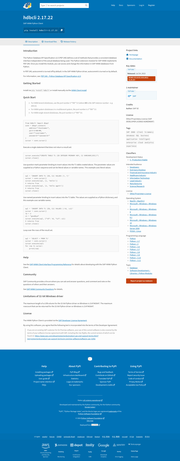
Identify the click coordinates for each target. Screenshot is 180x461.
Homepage (133, 54)
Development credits (104, 385)
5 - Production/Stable (138, 160)
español (44, 437)
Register (151, 5)
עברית (132, 437)
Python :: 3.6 (135, 246)
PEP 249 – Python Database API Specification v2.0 (61, 76)
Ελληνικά (89, 437)
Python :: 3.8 (135, 252)
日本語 (59, 437)
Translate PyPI (104, 378)
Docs (121, 5)
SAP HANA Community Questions (40, 289)
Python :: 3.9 (135, 255)
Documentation (135, 59)
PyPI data (131, 69)
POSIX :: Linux (135, 231)
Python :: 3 (134, 244)
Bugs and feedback (105, 372)
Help (113, 5)
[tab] (31, 41)
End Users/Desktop (138, 170)
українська (80, 437)
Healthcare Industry (138, 175)
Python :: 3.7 (135, 249)
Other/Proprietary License (140, 193)
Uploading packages (43, 375)
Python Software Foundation (89, 414)
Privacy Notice (135, 381)
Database (134, 268)
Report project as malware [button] (141, 281)
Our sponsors (74, 385)
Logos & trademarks (74, 381)
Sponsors (131, 5)
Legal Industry (135, 180)
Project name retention (43, 381)
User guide (43, 378)
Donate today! (90, 407)
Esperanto (139, 437)
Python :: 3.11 (135, 260)
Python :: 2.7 (135, 241)
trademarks (112, 411)
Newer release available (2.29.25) (138, 78)
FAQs (44, 385)
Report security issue (135, 375)
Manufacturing (136, 183)
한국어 (147, 437)
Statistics (74, 378)
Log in (141, 5)
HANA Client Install (79, 90)
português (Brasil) (69, 437)
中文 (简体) (106, 437)
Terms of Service (135, 372)
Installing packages (43, 372)
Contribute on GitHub (104, 375)
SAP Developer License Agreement (73, 320)
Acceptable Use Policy (135, 385)
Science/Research (137, 186)
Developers (134, 167)
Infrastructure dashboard (73, 375)
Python (133, 238)
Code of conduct (135, 378)
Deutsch (97, 437)
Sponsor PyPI (105, 381)
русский (124, 437)
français (51, 437)
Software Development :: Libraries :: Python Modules (141, 272)
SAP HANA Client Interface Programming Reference (50, 264)
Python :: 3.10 (135, 257)
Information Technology (140, 178)
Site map (90, 420)
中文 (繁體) (116, 437)
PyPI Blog (74, 372)
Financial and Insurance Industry (143, 172)
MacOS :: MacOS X (137, 201)
